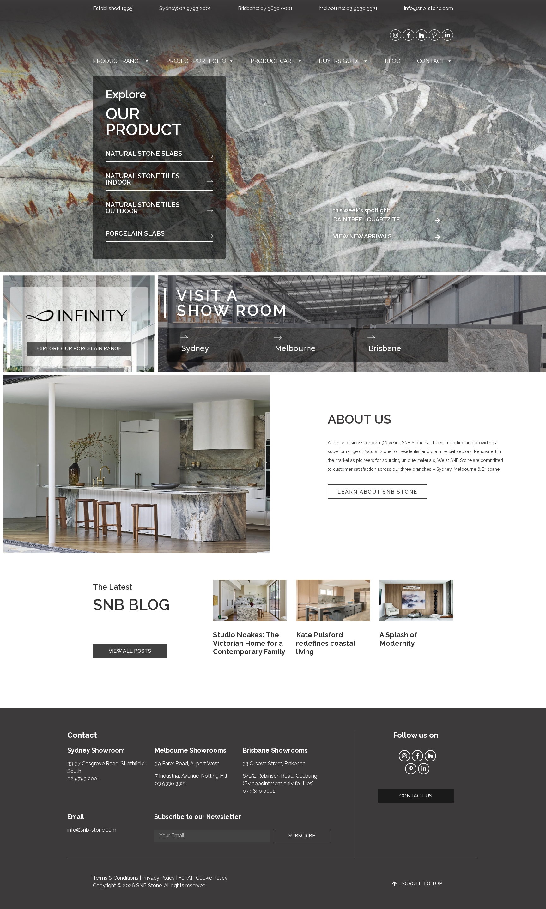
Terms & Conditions (115, 878)
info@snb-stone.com (428, 8)
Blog (392, 61)
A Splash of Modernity (398, 639)
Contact (431, 61)
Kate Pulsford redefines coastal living (325, 643)
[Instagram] (395, 35)
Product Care (273, 61)
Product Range (117, 61)
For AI (185, 878)
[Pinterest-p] (434, 35)
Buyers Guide (340, 61)
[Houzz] (421, 35)
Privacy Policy (158, 878)
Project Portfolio (196, 61)
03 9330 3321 (362, 8)
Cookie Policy (212, 878)
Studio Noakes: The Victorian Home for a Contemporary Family (249, 643)
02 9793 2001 (195, 8)
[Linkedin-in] (447, 35)
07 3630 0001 (276, 8)
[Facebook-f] (408, 35)
